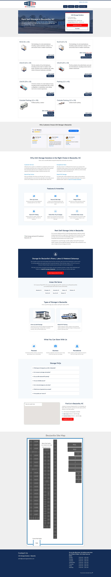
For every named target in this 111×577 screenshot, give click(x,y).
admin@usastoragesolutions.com (26, 558)
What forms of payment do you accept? (42, 389)
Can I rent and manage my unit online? (42, 385)
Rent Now (88, 55)
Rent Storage (82, 6)
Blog (77, 6)
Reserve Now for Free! (86, 57)
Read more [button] (34, 143)
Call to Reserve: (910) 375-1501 (55, 273)
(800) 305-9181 (83, 2)
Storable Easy (89, 573)
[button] (31, 141)
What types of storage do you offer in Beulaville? (45, 368)
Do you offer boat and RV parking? (41, 376)
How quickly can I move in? (40, 393)
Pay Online (77, 28)
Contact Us (71, 6)
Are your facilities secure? (39, 380)
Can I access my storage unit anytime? (42, 372)
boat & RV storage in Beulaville (75, 179)
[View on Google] (33, 138)
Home (65, 6)
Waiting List (50, 57)
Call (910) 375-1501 (77, 25)
